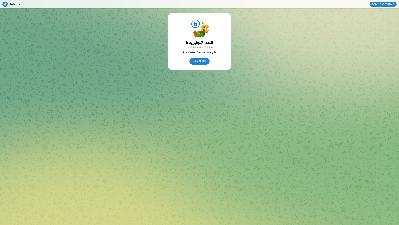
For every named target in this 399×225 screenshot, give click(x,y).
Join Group (199, 61)
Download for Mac (383, 4)
